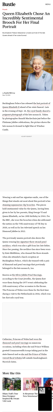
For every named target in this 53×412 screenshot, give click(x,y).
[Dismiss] (49, 388)
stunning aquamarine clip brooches (18, 204)
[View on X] (26, 318)
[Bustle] (8, 4)
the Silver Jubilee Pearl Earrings (27, 274)
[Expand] (41, 388)
